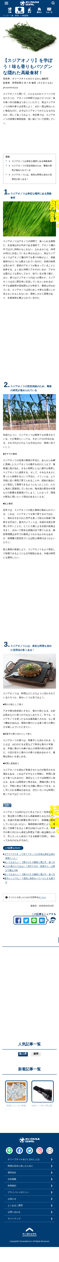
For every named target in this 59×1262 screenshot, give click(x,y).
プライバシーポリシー (18, 1192)
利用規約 (12, 1185)
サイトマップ (14, 1218)
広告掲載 (12, 1179)
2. (10, 165)
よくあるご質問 (15, 1205)
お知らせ (12, 1199)
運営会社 (12, 1172)
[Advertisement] (29, 978)
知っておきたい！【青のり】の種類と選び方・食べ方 (29, 862)
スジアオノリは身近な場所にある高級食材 (32, 161)
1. (10, 161)
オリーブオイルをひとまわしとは (23, 1159)
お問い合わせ (14, 1212)
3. (10, 174)
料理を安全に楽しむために (20, 1166)
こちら (43, 897)
